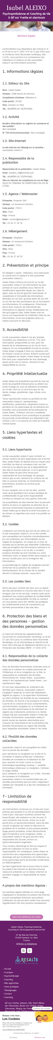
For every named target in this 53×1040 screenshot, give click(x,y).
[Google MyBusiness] (23, 950)
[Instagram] (29, 950)
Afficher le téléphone (26, 944)
